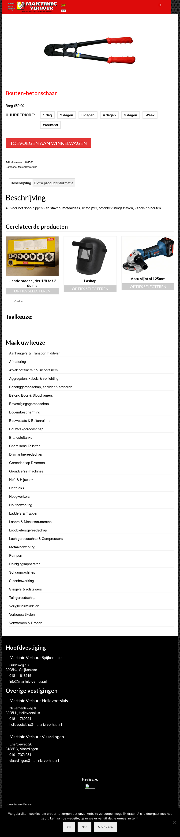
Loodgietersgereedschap (28, 529)
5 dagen (130, 115)
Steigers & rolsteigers (25, 588)
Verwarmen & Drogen (25, 622)
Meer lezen (105, 827)
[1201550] (90, 52)
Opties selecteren (32, 288)
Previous (10, 265)
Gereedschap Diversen (27, 462)
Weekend (50, 124)
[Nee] (174, 822)
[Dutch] (8, 326)
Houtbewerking (20, 504)
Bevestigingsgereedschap (29, 403)
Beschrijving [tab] (21, 182)
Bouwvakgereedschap (26, 428)
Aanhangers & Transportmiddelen (34, 352)
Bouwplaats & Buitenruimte (29, 420)
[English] (14, 326)
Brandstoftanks (20, 437)
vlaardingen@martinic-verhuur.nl (34, 760)
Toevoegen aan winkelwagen (48, 143)
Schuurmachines (22, 572)
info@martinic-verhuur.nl (28, 681)
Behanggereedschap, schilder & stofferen (40, 386)
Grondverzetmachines (26, 470)
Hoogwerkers (19, 496)
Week (150, 115)
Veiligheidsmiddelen (24, 605)
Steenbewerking (21, 580)
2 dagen (66, 115)
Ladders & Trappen (23, 513)
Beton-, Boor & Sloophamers (31, 395)
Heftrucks (16, 487)
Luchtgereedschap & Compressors (36, 538)
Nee (84, 827)
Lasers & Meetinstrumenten (30, 521)
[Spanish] (27, 326)
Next (170, 265)
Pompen (15, 555)
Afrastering (17, 361)
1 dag (47, 115)
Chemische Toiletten (24, 445)
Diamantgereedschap (25, 454)
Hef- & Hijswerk (21, 479)
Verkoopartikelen (22, 614)
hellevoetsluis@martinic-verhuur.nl (35, 724)
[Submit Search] (9, 301)
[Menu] (170, 7)
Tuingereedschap (22, 597)
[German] (20, 326)
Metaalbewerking (27, 167)
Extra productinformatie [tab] (53, 182)
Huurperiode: (20, 115)
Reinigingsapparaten (24, 563)
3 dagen (88, 115)
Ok (69, 827)
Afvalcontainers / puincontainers (33, 369)
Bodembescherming (24, 411)
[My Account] (146, 7)
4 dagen (109, 115)
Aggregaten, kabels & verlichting (33, 378)
